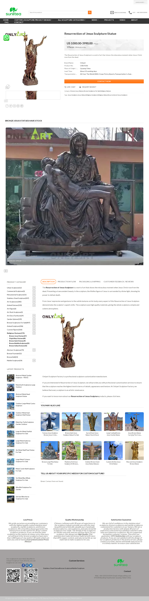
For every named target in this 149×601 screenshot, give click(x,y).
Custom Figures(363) (14, 330)
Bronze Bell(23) (12, 357)
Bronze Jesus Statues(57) (18, 336)
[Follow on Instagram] (27, 565)
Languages (140, 2)
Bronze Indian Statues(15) (18, 346)
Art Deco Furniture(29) (15, 316)
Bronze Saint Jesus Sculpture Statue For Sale (71, 434)
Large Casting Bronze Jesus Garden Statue (113, 434)
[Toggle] (34, 287)
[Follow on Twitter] (30, 565)
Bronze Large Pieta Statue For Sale (50, 463)
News (94, 20)
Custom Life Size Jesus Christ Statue (113, 463)
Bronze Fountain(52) (14, 353)
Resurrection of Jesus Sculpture (117, 95)
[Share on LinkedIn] (22, 106)
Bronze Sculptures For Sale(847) (18, 323)
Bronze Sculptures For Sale (92, 91)
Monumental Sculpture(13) (16, 295)
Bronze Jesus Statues (77, 91)
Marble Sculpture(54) (14, 360)
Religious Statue (103, 95)
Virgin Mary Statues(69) (17, 338)
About (134, 20)
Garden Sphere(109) (14, 319)
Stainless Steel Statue (51, 568)
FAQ (6, 22)
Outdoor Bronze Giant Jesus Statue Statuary (92, 463)
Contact (19, 22)
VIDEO (122, 20)
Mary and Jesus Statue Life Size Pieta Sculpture (22, 256)
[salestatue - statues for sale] (13, 11)
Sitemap (45, 598)
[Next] (7, 101)
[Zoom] (8, 87)
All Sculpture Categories (71, 20)
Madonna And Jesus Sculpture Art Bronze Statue (71, 463)
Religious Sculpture (92, 95)
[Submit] (89, 12)
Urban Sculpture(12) (14, 288)
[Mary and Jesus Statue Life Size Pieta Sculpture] (74, 196)
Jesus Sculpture (73, 95)
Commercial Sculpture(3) (16, 291)
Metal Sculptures (76, 598)
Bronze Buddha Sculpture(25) (19, 343)
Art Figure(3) (11, 309)
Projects (109, 20)
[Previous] (5, 101)
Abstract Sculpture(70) (15, 350)
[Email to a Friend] (14, 106)
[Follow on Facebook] (23, 565)
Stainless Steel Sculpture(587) (18, 298)
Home (6, 20)
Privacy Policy (53, 598)
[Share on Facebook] (7, 106)
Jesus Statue (82, 95)
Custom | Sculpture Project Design (32, 20)
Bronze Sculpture (65, 568)
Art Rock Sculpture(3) (15, 312)
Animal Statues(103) (14, 305)
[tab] (48, 281)
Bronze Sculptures (64, 598)
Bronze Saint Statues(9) (17, 341)
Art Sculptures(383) (14, 302)
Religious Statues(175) (16, 333)
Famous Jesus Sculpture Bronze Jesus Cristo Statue (50, 434)
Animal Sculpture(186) (15, 326)
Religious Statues (105, 91)
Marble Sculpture (78, 568)
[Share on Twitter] (10, 106)
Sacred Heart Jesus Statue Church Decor (92, 434)
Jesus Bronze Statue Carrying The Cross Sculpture (134, 434)
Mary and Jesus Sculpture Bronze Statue (134, 463)
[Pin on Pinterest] (18, 106)
